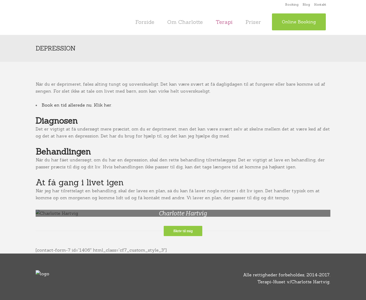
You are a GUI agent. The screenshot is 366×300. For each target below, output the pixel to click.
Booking (291, 4)
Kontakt (320, 4)
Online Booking (299, 21)
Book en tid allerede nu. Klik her (76, 105)
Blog (306, 4)
